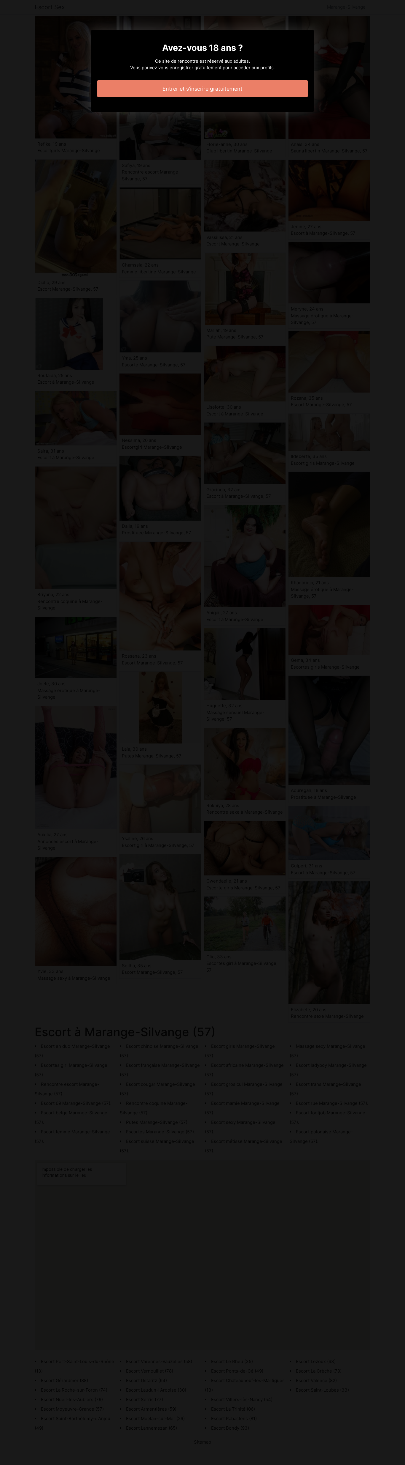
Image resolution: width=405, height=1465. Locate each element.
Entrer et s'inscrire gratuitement (202, 89)
